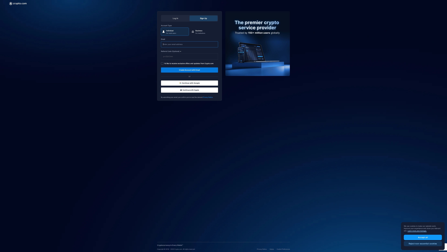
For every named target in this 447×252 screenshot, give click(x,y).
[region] (423, 236)
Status (272, 249)
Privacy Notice (208, 97)
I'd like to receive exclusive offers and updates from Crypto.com (188, 63)
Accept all (423, 237)
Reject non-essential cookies (423, 243)
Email (163, 39)
